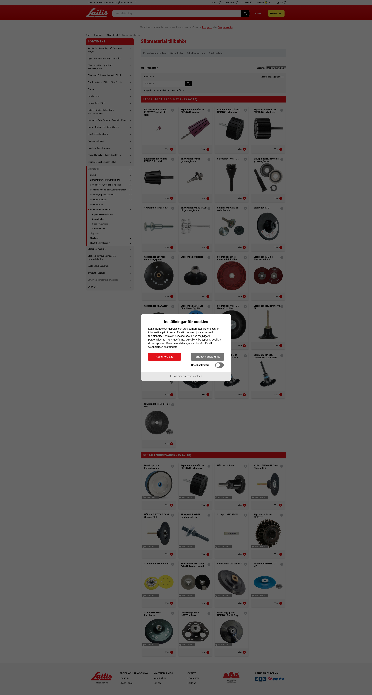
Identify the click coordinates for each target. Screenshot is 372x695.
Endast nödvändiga (207, 356)
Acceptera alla (164, 356)
